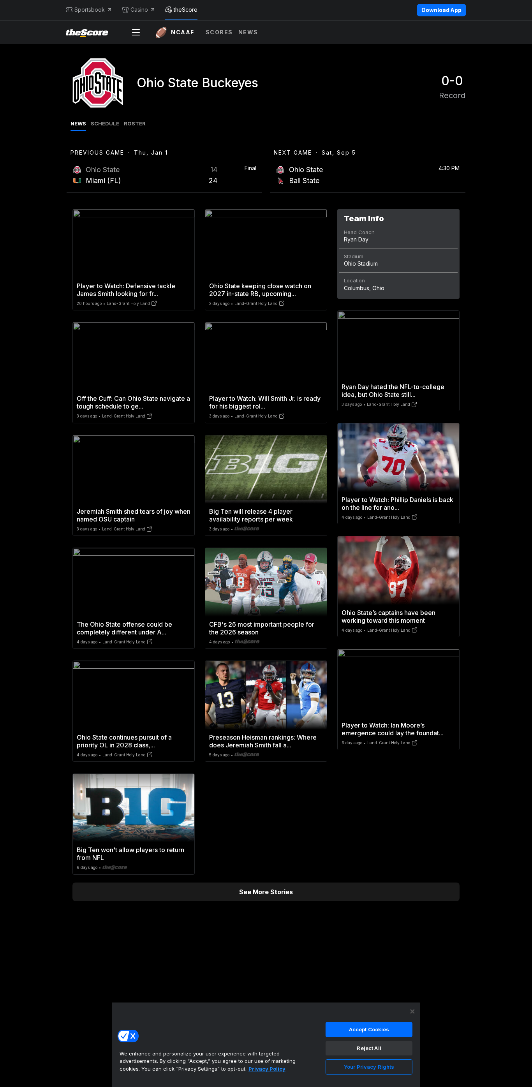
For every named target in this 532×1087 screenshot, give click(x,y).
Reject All (369, 1048)
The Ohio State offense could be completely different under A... (124, 628)
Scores (219, 32)
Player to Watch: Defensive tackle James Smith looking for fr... (126, 290)
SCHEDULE (105, 123)
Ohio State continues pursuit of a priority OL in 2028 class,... (124, 741)
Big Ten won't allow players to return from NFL (130, 853)
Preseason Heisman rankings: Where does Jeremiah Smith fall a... (263, 741)
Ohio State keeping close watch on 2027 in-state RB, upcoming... (260, 290)
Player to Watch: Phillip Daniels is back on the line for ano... (397, 503)
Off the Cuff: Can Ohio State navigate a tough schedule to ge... (133, 402)
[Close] (412, 1011)
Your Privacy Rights (369, 1067)
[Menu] (135, 32)
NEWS (78, 123)
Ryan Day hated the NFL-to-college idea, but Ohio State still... (393, 390)
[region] (266, 1044)
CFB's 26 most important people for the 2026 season (261, 628)
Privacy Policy (266, 1069)
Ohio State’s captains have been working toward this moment (388, 616)
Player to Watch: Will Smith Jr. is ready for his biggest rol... (265, 402)
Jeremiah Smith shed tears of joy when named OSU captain (133, 515)
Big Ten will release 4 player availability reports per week (251, 515)
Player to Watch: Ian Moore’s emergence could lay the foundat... (393, 729)
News (248, 32)
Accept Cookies (369, 1029)
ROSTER (135, 123)
